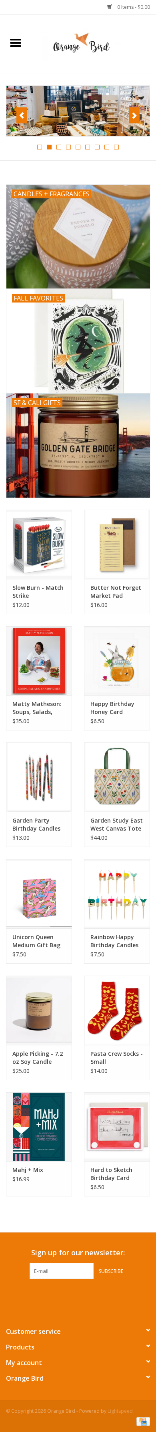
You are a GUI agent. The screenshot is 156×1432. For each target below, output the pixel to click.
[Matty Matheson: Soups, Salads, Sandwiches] (39, 661)
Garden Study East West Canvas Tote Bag (116, 825)
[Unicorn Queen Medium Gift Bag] (39, 893)
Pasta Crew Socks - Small (116, 1057)
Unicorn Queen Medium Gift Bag (36, 941)
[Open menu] (15, 42)
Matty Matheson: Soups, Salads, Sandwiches (37, 708)
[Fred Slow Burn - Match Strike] (39, 544)
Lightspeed (120, 1411)
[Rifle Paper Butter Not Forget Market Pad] (117, 544)
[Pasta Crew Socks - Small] (117, 1010)
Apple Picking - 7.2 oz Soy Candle (37, 1057)
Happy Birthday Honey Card (112, 708)
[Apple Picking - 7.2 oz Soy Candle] (39, 1010)
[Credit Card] (142, 1421)
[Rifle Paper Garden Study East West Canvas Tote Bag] (117, 777)
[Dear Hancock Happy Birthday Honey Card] (117, 661)
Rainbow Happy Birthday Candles (114, 941)
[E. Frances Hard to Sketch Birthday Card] (117, 1127)
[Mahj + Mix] (39, 1127)
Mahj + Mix (27, 1170)
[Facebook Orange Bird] (70, 1295)
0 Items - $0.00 (133, 7)
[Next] (134, 115)
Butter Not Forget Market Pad (115, 591)
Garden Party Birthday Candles (36, 824)
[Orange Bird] (93, 43)
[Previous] (21, 115)
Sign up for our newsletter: (78, 1252)
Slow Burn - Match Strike (38, 591)
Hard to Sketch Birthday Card (111, 1174)
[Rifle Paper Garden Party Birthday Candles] (39, 777)
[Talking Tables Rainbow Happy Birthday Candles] (117, 893)
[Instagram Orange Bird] (85, 1295)
